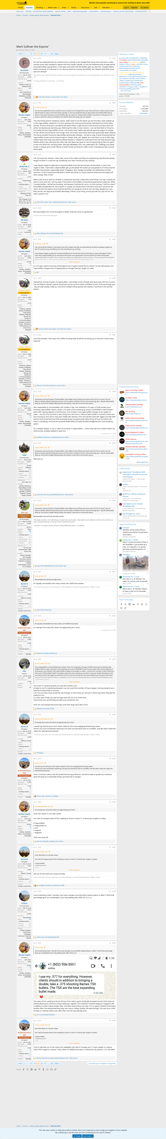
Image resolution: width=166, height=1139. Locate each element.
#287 (114, 335)
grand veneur (135, 68)
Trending (39, 7)
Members (106, 7)
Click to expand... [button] (74, 262)
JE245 (139, 85)
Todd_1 (136, 87)
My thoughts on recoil (131, 514)
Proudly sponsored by (129, 386)
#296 (114, 802)
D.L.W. (129, 76)
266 (30, 88)
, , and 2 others (52, 437)
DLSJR (137, 577)
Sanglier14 (142, 87)
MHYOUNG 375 (128, 577)
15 (38, 54)
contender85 (123, 70)
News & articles (60, 11)
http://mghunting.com (133, 414)
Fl (30, 683)
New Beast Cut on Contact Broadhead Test (133, 505)
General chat (127, 491)
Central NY (27, 232)
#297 (114, 847)
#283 (114, 154)
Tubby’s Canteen (124, 81)
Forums (29, 7)
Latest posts (124, 468)
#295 (114, 759)
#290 (114, 500)
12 (30, 645)
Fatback (122, 64)
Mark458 (145, 60)
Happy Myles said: (41, 396)
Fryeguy (130, 87)
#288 (114, 391)
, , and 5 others (54, 329)
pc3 (130, 70)
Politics (125, 484)
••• (147, 536)
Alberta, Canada (26, 598)
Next (56, 54)
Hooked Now (138, 81)
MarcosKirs (144, 113)
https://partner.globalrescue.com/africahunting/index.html (136, 442)
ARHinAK (139, 64)
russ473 (137, 78)
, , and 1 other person (56, 202)
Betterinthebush (124, 68)
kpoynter (143, 76)
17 (45, 54)
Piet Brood (122, 89)
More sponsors (142, 462)
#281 (114, 58)
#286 (114, 278)
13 (31, 54)
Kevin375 (136, 89)
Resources (85, 7)
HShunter (133, 85)
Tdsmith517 (123, 87)
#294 (114, 714)
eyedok (134, 70)
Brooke (138, 60)
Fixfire (127, 64)
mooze (145, 64)
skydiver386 (131, 60)
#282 (114, 103)
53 (30, 127)
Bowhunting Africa (129, 510)
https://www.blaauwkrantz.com (135, 435)
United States (27, 181)
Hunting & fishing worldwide (145, 11)
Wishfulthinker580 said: (42, 719)
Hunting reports (105, 11)
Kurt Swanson (124, 78)
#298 (114, 891)
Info (95, 7)
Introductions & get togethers (43, 11)
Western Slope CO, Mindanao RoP (25, 85)
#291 (114, 572)
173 (30, 919)
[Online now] (24, 112)
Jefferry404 (135, 76)
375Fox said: (39, 947)
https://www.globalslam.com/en (136, 400)
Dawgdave (126, 555)
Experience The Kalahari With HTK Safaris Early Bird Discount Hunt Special (135, 474)
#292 (114, 616)
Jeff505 (142, 62)
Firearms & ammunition (131, 501)
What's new (52, 7)
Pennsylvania (27, 918)
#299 (114, 943)
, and (49, 233)
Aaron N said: (39, 620)
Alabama (28, 467)
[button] (44, 7)
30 (52, 54)
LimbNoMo (143, 58)
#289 (114, 443)
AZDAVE (135, 540)
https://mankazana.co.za (133, 407)
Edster (143, 78)
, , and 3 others (53, 97)
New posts (19, 11)
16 (41, 54)
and (43, 610)
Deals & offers (127, 481)
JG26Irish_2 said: (40, 244)
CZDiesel (21, 50)
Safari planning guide (80, 11)
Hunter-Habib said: (41, 664)
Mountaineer (137, 74)
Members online (126, 54)
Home (20, 7)
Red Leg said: (39, 576)
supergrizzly (127, 540)
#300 (114, 1021)
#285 (114, 239)
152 (30, 469)
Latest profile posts (127, 524)
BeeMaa (129, 89)
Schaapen (126, 528)
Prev (20, 54)
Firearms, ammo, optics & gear (123, 11)
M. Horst (122, 58)
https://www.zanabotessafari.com (136, 428)
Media (73, 7)
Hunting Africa (93, 11)
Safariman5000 (135, 83)
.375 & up (126, 518)
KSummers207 (124, 83)
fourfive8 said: (39, 107)
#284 (114, 208)
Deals (64, 7)
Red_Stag (136, 66)
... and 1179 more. (125, 91)
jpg (132, 81)
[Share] (110, 58)
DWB (130, 74)
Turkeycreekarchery (125, 66)
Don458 (131, 78)
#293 (114, 659)
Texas (29, 529)
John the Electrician (132, 58)
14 (34, 54)
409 (30, 531)
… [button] (27, 54)
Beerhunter (123, 76)
